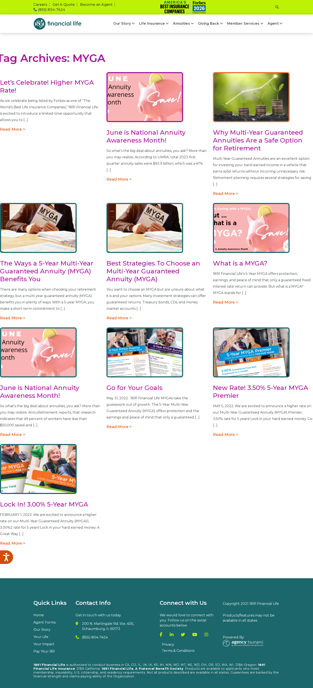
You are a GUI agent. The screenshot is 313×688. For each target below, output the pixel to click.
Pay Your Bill (44, 651)
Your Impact (44, 644)
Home (38, 615)
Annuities (181, 23)
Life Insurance (152, 23)
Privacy (168, 644)
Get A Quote (64, 5)
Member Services (243, 23)
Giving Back (208, 23)
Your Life (40, 637)
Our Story (122, 23)
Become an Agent (96, 5)
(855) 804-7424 (51, 10)
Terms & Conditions (178, 651)
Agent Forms (44, 622)
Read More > (12, 129)
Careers (40, 5)
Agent (273, 23)
